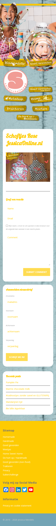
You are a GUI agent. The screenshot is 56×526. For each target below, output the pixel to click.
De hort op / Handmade (15, 457)
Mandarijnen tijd (14, 401)
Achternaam (10, 325)
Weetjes (7, 449)
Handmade (8, 441)
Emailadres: (10, 296)
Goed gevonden (11, 445)
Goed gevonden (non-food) (16, 462)
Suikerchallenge (10, 474)
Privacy (6, 470)
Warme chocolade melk (18, 388)
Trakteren (8, 466)
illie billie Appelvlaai (15, 408)
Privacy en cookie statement (17, 505)
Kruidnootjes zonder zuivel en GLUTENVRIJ (27, 395)
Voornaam (10, 310)
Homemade (9, 436)
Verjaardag (10, 340)
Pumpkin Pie (12, 382)
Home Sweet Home (13, 453)
